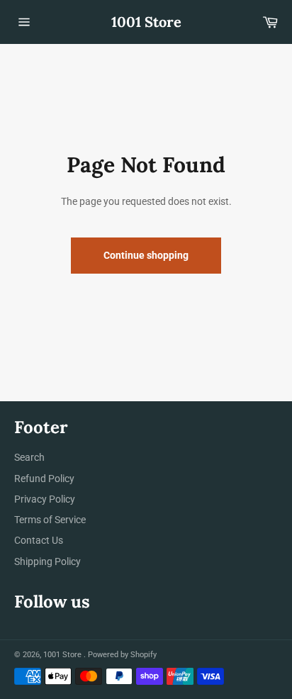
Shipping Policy (47, 561)
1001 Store (146, 21)
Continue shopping (146, 255)
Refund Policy (44, 478)
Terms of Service (50, 519)
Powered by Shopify (122, 654)
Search (29, 457)
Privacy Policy (44, 499)
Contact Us (38, 540)
